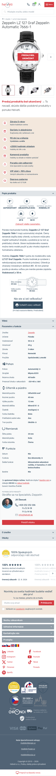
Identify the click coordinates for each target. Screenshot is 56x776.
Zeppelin (31, 333)
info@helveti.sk (26, 515)
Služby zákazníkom (13, 620)
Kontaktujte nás (11, 633)
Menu (51, 4)
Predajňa (7, 640)
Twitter (10, 662)
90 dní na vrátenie (19, 138)
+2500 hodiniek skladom (22, 146)
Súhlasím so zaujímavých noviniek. (24, 609)
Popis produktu (9, 193)
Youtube (36, 657)
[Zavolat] (28, 4)
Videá (4, 321)
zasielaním (20, 609)
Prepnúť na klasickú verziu (29, 773)
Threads (36, 667)
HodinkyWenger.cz (28, 743)
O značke (6, 532)
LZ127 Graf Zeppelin (20, 19)
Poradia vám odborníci (21, 163)
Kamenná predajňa (19, 154)
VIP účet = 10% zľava (20, 171)
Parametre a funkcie (11, 326)
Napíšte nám (44, 480)
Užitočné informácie (13, 627)
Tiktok (35, 662)
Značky (8, 19)
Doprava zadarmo (19, 179)
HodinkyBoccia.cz (28, 755)
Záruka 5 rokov (17, 121)
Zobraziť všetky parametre (28, 224)
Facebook (37, 652)
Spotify (10, 672)
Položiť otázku (28, 522)
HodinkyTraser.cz (28, 749)
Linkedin (10, 652)
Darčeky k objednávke (21, 130)
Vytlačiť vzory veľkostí (30, 305)
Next (51, 57)
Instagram (11, 657)
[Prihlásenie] (39, 4)
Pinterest (10, 667)
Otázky (5, 538)
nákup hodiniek (23, 483)
